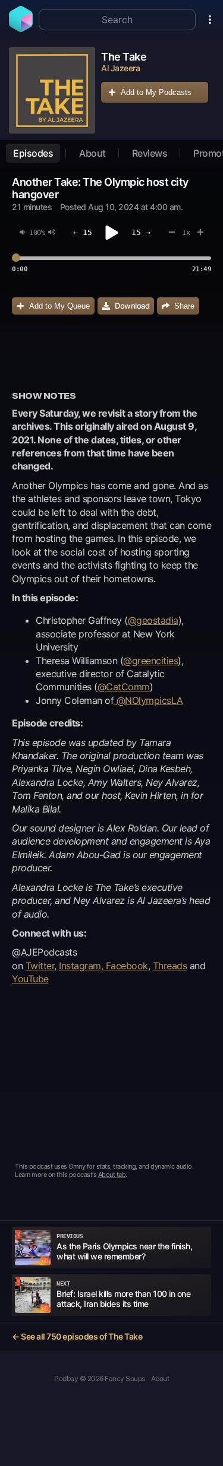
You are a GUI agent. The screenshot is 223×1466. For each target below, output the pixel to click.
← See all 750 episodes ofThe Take (77, 1336)
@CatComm (124, 687)
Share (184, 306)
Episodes (33, 153)
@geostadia (153, 620)
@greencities (150, 661)
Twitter (40, 966)
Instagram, (82, 966)
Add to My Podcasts (156, 92)
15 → (140, 232)
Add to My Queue (59, 306)
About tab (112, 1174)
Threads (170, 966)
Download (132, 305)
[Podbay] (21, 28)
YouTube (30, 979)
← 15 (82, 232)
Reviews (150, 153)
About (92, 153)
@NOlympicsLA (148, 700)
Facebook (127, 966)
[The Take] (52, 90)
